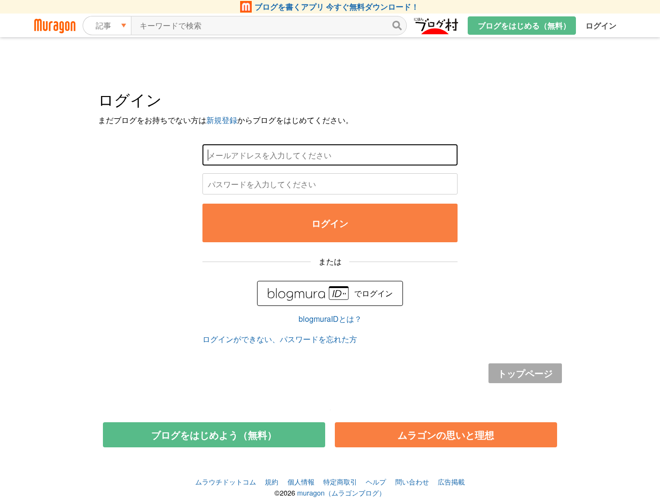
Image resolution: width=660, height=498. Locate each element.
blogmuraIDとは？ (330, 318)
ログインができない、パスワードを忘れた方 (279, 339)
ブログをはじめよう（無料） (214, 435)
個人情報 (301, 481)
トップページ (525, 373)
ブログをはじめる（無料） (524, 25)
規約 (271, 481)
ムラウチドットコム (225, 481)
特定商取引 (340, 481)
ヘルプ (376, 481)
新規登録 (221, 119)
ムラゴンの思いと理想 (446, 435)
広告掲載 (451, 481)
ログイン (601, 25)
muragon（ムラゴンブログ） (341, 492)
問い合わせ (412, 481)
